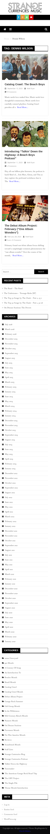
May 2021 (8, 564)
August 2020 (10, 608)
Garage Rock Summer (14, 701)
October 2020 (10, 598)
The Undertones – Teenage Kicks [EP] (20, 293)
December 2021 (11, 531)
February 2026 (10, 334)
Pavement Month (12, 730)
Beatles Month (11, 677)
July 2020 (8, 612)
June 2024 (9, 396)
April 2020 (9, 627)
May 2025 (9, 372)
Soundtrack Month (12, 744)
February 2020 (10, 636)
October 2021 (10, 540)
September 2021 (11, 545)
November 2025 (11, 343)
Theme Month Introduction (16, 788)
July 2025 (8, 363)
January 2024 (10, 415)
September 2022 (11, 488)
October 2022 (10, 483)
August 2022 (10, 492)
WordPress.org (10, 819)
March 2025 (9, 382)
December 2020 (11, 588)
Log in (6, 804)
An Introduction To (13, 672)
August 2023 (10, 439)
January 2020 (10, 641)
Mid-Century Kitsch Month (16, 716)
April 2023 (9, 459)
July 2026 (8, 324)
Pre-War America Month (15, 735)
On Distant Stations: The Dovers (17, 307)
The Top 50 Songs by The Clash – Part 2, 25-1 (23, 298)
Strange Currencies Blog (15, 754)
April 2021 (9, 569)
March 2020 (9, 632)
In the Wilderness (12, 711)
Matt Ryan (31, 89)
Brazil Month (10, 682)
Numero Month (11, 720)
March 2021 (9, 574)
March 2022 (9, 516)
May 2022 (9, 507)
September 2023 (11, 435)
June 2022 (9, 502)
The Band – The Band (13, 288)
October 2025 (10, 348)
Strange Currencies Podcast (16, 759)
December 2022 (11, 473)
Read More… (22, 107)
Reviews (8, 740)
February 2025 (10, 387)
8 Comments (11, 92)
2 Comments (11, 166)
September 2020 (11, 603)
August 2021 (10, 550)
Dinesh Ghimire (24, 831)
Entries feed (9, 809)
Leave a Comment (14, 240)
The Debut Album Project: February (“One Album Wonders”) (21, 229)
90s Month (9, 663)
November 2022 (11, 478)
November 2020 (11, 593)
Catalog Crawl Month (14, 692)
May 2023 (9, 454)
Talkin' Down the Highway (16, 764)
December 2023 (11, 420)
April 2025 (9, 377)
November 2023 (11, 425)
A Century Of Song (13, 668)
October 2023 (10, 430)
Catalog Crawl (11, 687)
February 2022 (10, 521)
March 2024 (10, 406)
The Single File (11, 783)
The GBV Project (12, 778)
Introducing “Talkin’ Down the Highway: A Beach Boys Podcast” (24, 155)
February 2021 (10, 579)
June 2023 (9, 449)
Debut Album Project (14, 696)
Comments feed (10, 814)
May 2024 (9, 401)
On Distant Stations (13, 725)
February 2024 (11, 411)
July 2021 (8, 555)
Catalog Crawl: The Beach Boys (25, 84)
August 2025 (10, 358)
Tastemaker (9, 768)
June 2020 (9, 617)
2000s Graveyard (11, 658)
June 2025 (9, 367)
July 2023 (8, 444)
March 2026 (9, 329)
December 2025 (11, 339)
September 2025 (11, 353)
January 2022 (10, 526)
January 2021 (10, 584)
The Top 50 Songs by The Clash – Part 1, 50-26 (23, 303)
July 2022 (8, 497)
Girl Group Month (12, 706)
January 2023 (10, 468)
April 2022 (9, 512)
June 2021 (8, 560)
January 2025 (10, 391)
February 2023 (10, 463)
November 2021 (11, 536)
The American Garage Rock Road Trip (21, 773)
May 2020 (9, 622)
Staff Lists (9, 749)
